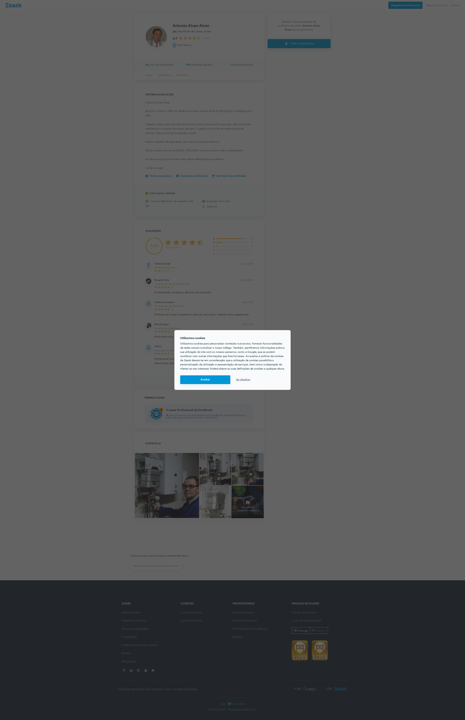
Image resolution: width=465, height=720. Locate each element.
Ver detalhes (243, 379)
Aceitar (205, 379)
